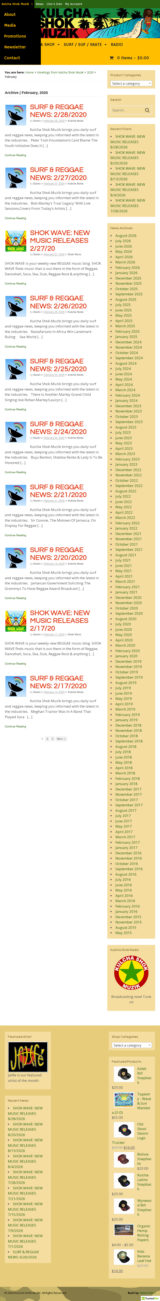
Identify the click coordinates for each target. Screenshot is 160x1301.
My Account (73, 4)
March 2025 (125, 326)
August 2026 (125, 235)
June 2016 (123, 885)
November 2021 (128, 538)
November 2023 (128, 411)
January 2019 (126, 719)
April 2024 (124, 384)
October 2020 (126, 608)
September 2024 (129, 357)
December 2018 (128, 725)
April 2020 (124, 640)
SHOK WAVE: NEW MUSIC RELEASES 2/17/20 (60, 620)
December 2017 (128, 789)
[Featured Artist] (28, 1069)
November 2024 (128, 347)
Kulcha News (76, 121)
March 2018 (125, 773)
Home (29, 72)
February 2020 (127, 650)
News (40, 4)
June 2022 (123, 501)
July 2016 (123, 879)
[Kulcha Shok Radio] (131, 973)
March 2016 (125, 900)
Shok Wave (74, 254)
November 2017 (128, 794)
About (10, 14)
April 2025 (124, 320)
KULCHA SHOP (41, 44)
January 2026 (126, 272)
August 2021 (125, 555)
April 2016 (124, 895)
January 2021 (126, 592)
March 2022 (125, 517)
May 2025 (123, 315)
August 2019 (125, 682)
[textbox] (131, 83)
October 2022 (126, 480)
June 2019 (123, 693)
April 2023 (124, 448)
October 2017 (126, 799)
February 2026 (127, 267)
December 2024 (128, 342)
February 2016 (127, 906)
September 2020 (129, 613)
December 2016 (128, 853)
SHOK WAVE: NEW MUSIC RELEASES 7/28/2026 (127, 205)
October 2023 (126, 416)
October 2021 (126, 544)
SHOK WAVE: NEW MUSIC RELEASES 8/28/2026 (127, 141)
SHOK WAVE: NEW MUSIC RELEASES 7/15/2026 (25, 1209)
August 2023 (125, 427)
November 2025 (128, 283)
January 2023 (126, 464)
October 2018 (126, 735)
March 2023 (125, 453)
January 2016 (126, 911)
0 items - (132, 58)
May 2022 (123, 506)
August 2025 (125, 299)
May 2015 (123, 932)
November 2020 (128, 602)
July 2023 (123, 432)
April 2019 (124, 704)
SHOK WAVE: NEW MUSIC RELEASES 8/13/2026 (127, 173)
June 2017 (123, 821)
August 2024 (125, 363)
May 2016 (123, 890)
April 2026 (124, 256)
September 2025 (129, 294)
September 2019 (129, 677)
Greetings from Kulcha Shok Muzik (60, 72)
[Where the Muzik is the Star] (80, 36)
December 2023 (128, 405)
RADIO (117, 44)
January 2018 (126, 783)
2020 (90, 72)
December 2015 (128, 916)
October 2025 (126, 288)
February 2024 (127, 395)
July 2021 (123, 560)
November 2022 (128, 475)
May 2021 (123, 570)
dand (36, 121)
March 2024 (125, 389)
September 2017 (129, 805)
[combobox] (131, 83)
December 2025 (128, 278)
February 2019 (127, 714)
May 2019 (123, 698)
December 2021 (128, 533)
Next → (61, 739)
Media (10, 25)
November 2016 (128, 858)
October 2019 (126, 672)
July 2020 (123, 624)
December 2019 (128, 661)
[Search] (147, 110)
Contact (12, 58)
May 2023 (123, 443)
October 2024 (126, 352)
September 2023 (129, 421)
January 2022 (126, 528)
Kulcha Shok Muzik (15, 4)
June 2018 (123, 757)
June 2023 (123, 437)
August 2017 (125, 810)
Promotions (15, 36)
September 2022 (129, 485)
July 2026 (123, 240)
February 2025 (127, 331)
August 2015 (125, 927)
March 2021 (125, 581)
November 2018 (128, 730)
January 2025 (126, 336)
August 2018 (125, 746)
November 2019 (128, 666)
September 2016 (129, 868)
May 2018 (123, 762)
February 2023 (127, 459)
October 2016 (126, 863)
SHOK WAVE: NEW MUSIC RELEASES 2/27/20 (60, 240)
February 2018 (127, 778)
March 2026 (125, 262)
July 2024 (123, 368)
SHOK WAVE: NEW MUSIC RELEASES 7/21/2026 (25, 1193)
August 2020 (125, 618)
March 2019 (125, 709)
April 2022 (124, 512)
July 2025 (123, 304)
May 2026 (123, 251)
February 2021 (127, 586)
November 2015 (128, 922)
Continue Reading (15, 155)
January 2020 (126, 656)
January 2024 (126, 400)
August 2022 (125, 491)
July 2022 (123, 496)
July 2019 (123, 687)
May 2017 (123, 826)
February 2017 (127, 842)
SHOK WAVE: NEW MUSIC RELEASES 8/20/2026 (127, 158)
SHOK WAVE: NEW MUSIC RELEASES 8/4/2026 (127, 189)
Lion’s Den (54, 4)
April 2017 (124, 831)
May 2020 (123, 634)
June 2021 (123, 565)
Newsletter (15, 47)
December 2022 (128, 469)
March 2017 (125, 836)
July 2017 (123, 815)
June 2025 (123, 310)
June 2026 (123, 246)
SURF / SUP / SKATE (83, 44)
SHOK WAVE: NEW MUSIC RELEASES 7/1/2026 (25, 1241)
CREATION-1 (147, 1293)
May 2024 (123, 379)
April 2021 (124, 576)
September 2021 (129, 549)
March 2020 (125, 645)
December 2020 (128, 597)
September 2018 (129, 741)
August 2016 (125, 874)
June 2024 (123, 374)
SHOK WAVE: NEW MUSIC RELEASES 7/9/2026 (25, 1225)
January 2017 (126, 847)
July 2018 (123, 751)
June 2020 (123, 629)
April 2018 (124, 767)
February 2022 (127, 523)
